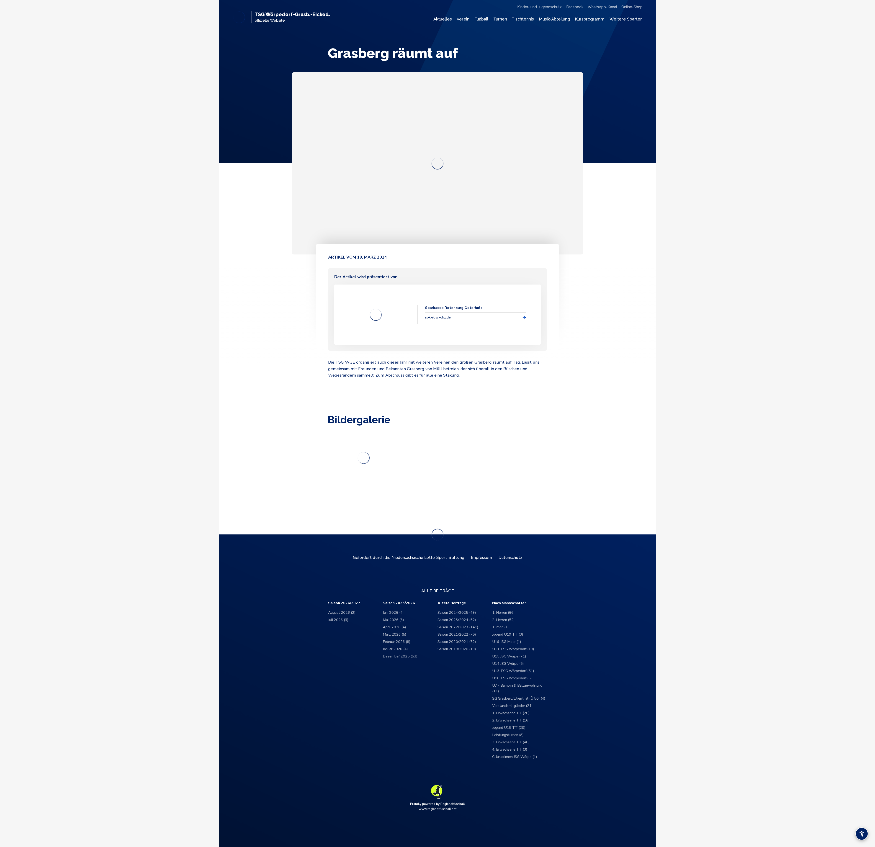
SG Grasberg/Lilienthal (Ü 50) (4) (518, 698)
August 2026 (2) (341, 612)
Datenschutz (510, 557)
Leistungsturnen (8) (508, 734)
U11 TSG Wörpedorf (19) (513, 649)
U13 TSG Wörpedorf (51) (513, 670)
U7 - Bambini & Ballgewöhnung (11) (517, 688)
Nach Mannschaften (509, 603)
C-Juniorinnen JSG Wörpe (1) (514, 756)
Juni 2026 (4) (393, 612)
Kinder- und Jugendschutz (539, 7)
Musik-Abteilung (554, 19)
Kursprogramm (590, 19)
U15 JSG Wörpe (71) (509, 656)
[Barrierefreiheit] (862, 834)
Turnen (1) (500, 627)
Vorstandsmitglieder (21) (512, 705)
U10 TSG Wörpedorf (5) (512, 678)
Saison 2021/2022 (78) (457, 634)
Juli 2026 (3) (338, 619)
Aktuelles (442, 19)
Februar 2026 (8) (396, 641)
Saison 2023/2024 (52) (457, 619)
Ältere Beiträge (452, 603)
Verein (463, 19)
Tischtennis (523, 19)
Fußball (481, 19)
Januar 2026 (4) (395, 649)
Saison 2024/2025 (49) (457, 612)
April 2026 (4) (394, 627)
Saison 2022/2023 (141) (458, 627)
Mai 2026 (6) (393, 619)
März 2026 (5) (394, 634)
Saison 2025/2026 (399, 603)
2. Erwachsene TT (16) (511, 720)
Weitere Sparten (626, 19)
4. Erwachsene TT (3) (509, 749)
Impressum (481, 557)
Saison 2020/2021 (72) (457, 641)
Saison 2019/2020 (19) (457, 649)
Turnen (500, 19)
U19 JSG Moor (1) (506, 641)
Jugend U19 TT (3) (507, 634)
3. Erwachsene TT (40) (511, 742)
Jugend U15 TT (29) (508, 727)
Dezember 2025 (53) (400, 656)
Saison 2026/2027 (344, 603)
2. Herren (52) (503, 619)
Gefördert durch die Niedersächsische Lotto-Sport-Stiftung (408, 557)
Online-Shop (632, 7)
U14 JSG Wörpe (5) (508, 663)
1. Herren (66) (503, 612)
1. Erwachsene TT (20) (511, 713)
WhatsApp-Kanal (602, 7)
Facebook (574, 7)
